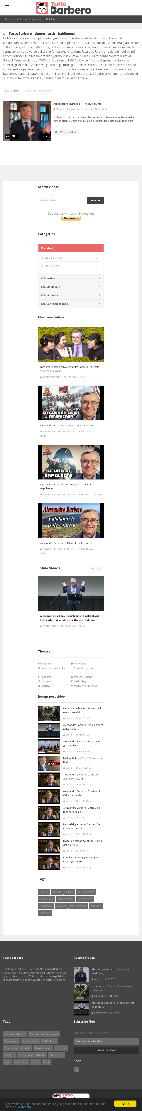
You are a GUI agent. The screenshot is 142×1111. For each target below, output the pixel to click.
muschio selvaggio (52, 376)
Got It (125, 1103)
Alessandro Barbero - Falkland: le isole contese (66, 543)
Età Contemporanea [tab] (54, 304)
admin (46, 625)
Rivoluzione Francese (85, 685)
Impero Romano (83, 676)
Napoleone (79, 663)
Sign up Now (106, 1050)
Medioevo (46, 663)
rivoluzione (56, 1055)
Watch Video (68, 132)
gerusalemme (78, 905)
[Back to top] (130, 1088)
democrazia (46, 898)
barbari (57, 891)
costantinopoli (85, 891)
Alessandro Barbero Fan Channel (59, 431)
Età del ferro (71, 265)
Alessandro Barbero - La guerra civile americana (67, 425)
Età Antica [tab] (48, 278)
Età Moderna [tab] (49, 295)
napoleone (21, 1062)
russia (36, 1062)
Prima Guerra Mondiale (53, 668)
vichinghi (45, 912)
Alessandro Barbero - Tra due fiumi (77, 103)
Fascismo (45, 676)
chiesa (69, 891)
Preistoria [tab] (47, 248)
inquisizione (26, 1055)
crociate (61, 905)
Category (22, 19)
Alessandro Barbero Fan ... (69, 108)
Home (11, 19)
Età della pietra (71, 257)
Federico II (46, 685)
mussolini (96, 905)
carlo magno (85, 898)
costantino (46, 905)
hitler (8, 1062)
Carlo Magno (81, 681)
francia (41, 1055)
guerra (44, 891)
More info (24, 1106)
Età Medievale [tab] (50, 287)
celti (46, 1062)
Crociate (45, 681)
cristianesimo (65, 898)
